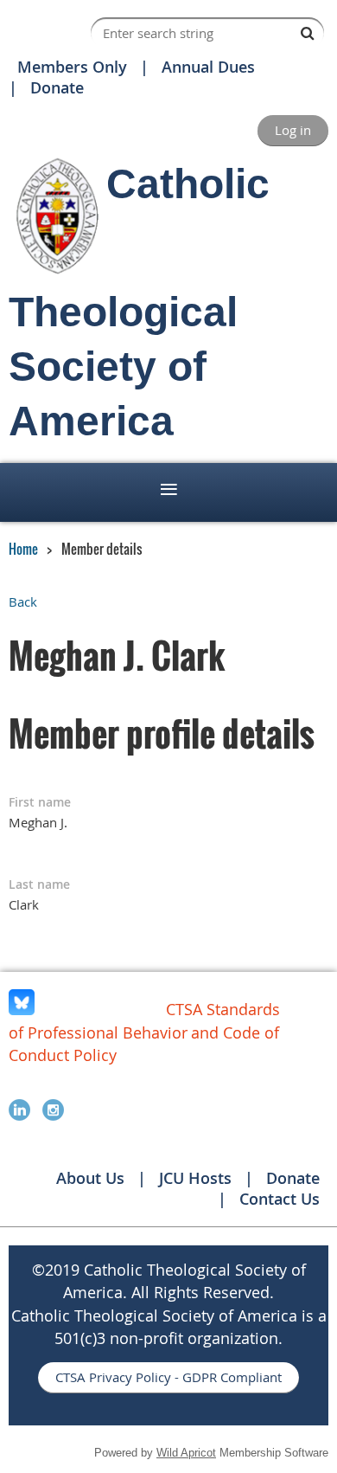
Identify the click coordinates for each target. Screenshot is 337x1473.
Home (23, 548)
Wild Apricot (186, 1452)
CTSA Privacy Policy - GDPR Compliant (168, 1377)
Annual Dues (208, 66)
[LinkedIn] (19, 1110)
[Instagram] (53, 1110)
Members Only (72, 66)
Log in (293, 129)
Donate (57, 87)
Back (23, 601)
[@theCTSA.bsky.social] (22, 1010)
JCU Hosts (195, 1177)
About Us (90, 1177)
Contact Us (279, 1198)
